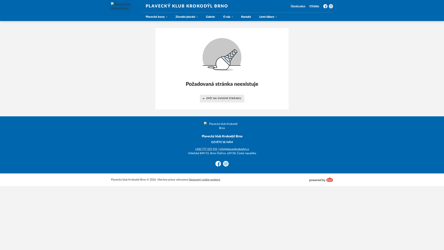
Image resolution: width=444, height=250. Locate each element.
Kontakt (246, 16)
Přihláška (314, 6)
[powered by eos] (321, 180)
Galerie (210, 16)
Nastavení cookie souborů (204, 179)
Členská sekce (298, 6)
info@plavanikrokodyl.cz (234, 149)
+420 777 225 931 (206, 149)
